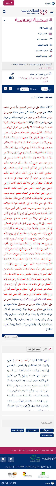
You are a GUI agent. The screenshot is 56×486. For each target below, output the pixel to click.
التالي (7, 337)
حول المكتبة (42, 39)
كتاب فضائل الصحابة (19, 64)
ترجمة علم (32, 430)
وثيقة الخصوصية (47, 450)
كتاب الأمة (42, 34)
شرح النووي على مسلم (36, 64)
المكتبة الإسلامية (32, 20)
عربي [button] (48, 3)
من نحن (13, 450)
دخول (8, 3)
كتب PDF (44, 28)
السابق (14, 337)
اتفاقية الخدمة (33, 450)
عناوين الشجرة (17, 430)
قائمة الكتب (43, 45)
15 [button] (45, 89)
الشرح (45, 348)
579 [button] (26, 89)
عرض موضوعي (42, 51)
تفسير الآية (47, 430)
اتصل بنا (22, 450)
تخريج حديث (47, 435)
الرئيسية (48, 64)
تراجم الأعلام (41, 56)
